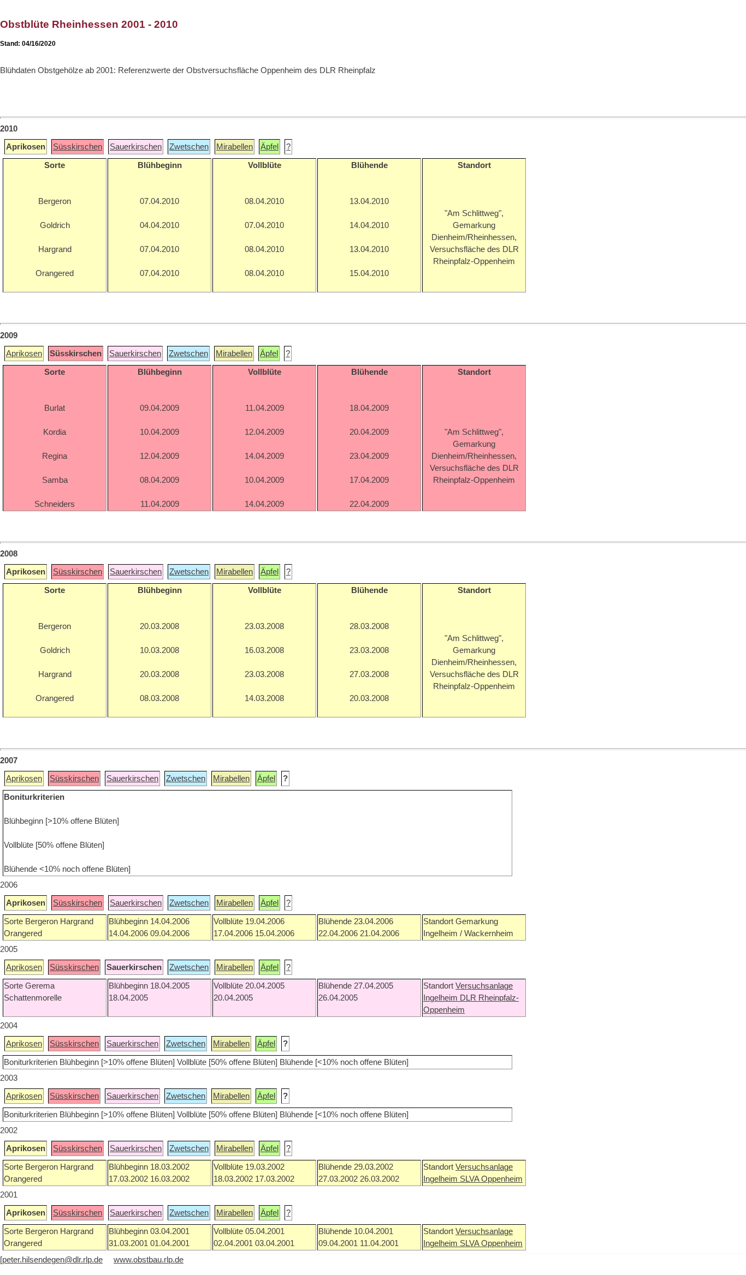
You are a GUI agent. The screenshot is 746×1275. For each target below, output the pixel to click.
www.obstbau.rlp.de (148, 1259)
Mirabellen (234, 146)
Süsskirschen (77, 146)
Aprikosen (24, 353)
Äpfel (269, 146)
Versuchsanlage (484, 985)
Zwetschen (189, 146)
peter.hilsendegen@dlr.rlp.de (52, 1259)
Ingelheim (441, 997)
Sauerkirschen (136, 146)
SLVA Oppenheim (491, 1179)
